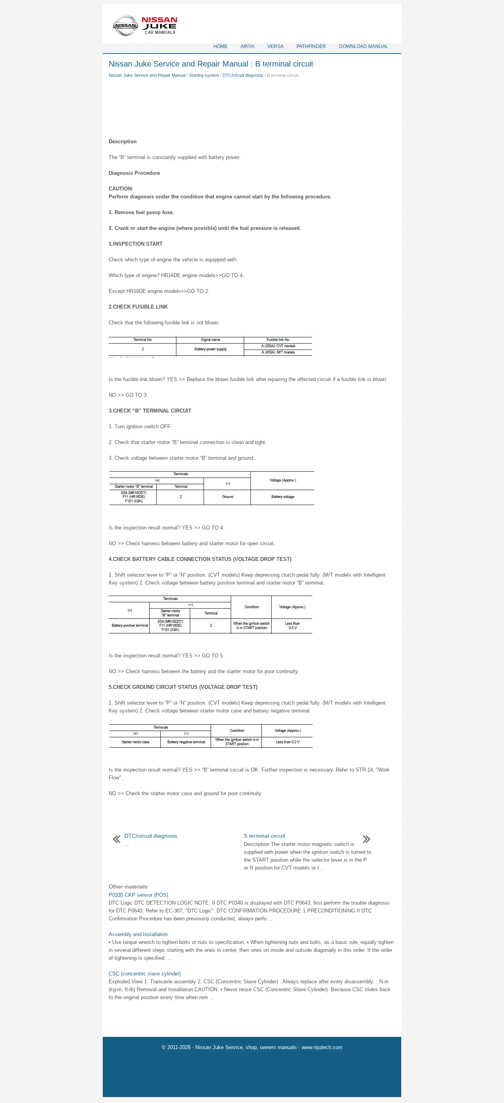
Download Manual (363, 46)
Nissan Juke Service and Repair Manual (147, 75)
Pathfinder (311, 46)
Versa (275, 46)
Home (220, 46)
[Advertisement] (252, 106)
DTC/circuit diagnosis (242, 75)
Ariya (247, 46)
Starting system (204, 75)
